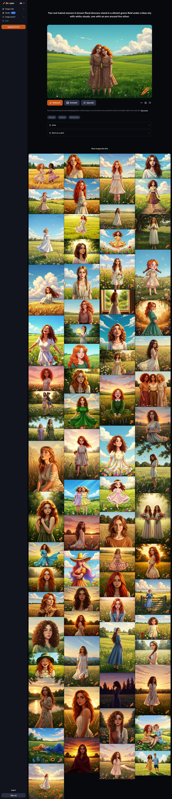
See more (144, 111)
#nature (62, 117)
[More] (141, 103)
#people (52, 117)
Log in (13, 790)
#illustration (74, 117)
